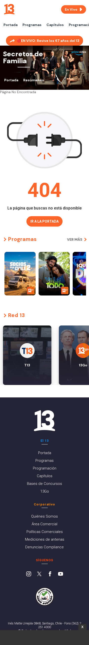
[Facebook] (50, 574)
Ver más (74, 239)
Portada (10, 25)
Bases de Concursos (44, 483)
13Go (44, 491)
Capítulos (55, 25)
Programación (44, 468)
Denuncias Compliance (44, 547)
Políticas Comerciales (44, 531)
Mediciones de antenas (44, 539)
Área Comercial (44, 524)
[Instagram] (29, 574)
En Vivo (71, 9)
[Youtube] (61, 574)
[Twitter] (39, 574)
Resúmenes (33, 80)
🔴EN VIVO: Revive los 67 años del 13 (48, 40)
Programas (32, 25)
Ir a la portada (44, 221)
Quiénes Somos (44, 516)
